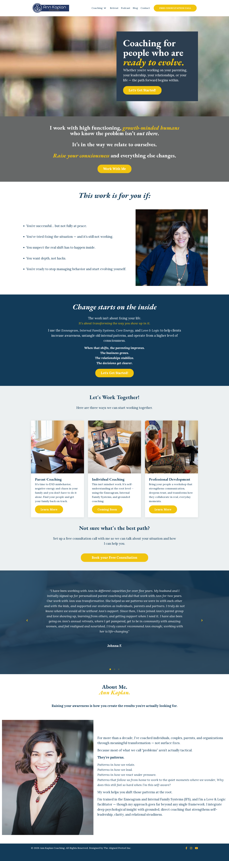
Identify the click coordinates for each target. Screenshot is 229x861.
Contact (145, 8)
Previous (27, 620)
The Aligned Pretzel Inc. (117, 847)
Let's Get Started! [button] (142, 90)
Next (202, 620)
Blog (135, 8)
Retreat (114, 8)
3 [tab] (118, 669)
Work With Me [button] (114, 169)
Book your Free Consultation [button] (114, 558)
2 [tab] (114, 669)
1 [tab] (110, 669)
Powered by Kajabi (190, 854)
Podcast (125, 8)
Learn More (49, 509)
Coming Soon (107, 509)
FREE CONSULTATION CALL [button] (175, 8)
